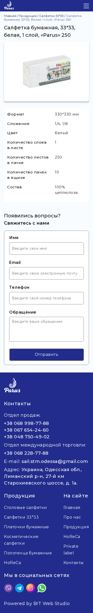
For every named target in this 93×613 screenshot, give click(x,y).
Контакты (73, 562)
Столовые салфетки (25, 507)
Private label (71, 549)
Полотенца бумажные (28, 553)
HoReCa (71, 536)
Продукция (76, 527)
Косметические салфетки (21, 540)
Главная (72, 507)
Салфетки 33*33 (21, 517)
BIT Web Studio (51, 603)
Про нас (72, 517)
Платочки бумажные (26, 527)
